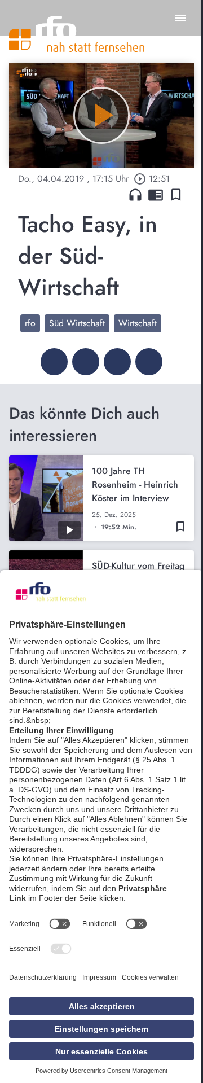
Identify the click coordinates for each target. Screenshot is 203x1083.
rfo (30, 323)
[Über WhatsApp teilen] (117, 361)
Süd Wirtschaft (77, 323)
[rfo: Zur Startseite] (76, 34)
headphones (135, 195)
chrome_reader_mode (156, 195)
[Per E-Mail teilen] (148, 361)
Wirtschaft (137, 323)
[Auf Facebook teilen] (54, 361)
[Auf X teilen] (85, 361)
